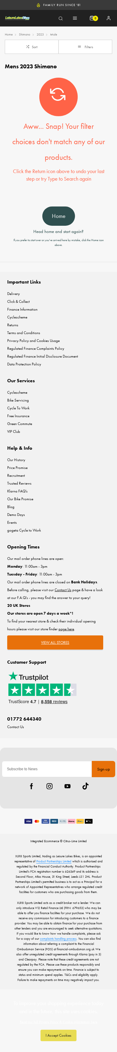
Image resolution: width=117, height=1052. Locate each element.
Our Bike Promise (20, 498)
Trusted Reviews (19, 483)
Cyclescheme (17, 317)
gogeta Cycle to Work (24, 530)
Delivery (13, 293)
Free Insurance (18, 415)
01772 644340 (24, 719)
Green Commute (19, 423)
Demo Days (16, 514)
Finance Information (22, 309)
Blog (10, 506)
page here (66, 629)
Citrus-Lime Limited (75, 841)
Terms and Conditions (23, 332)
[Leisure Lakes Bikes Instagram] (49, 786)
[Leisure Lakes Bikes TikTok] (85, 786)
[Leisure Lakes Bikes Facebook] (31, 786)
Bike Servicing (18, 400)
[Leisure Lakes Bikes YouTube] (67, 786)
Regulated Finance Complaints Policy (35, 348)
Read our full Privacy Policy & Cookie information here (59, 1022)
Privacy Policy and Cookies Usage (33, 340)
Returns (12, 324)
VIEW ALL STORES (55, 642)
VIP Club (13, 431)
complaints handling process (58, 938)
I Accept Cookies (58, 1035)
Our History (16, 459)
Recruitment (16, 475)
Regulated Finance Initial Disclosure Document (42, 356)
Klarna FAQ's (17, 491)
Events (12, 522)
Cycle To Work (18, 408)
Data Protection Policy (24, 364)
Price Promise (17, 467)
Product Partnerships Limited (53, 861)
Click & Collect (18, 301)
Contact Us (15, 726)
